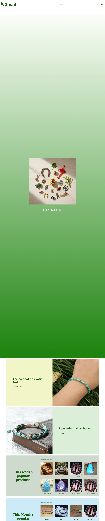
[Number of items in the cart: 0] (102, 4)
